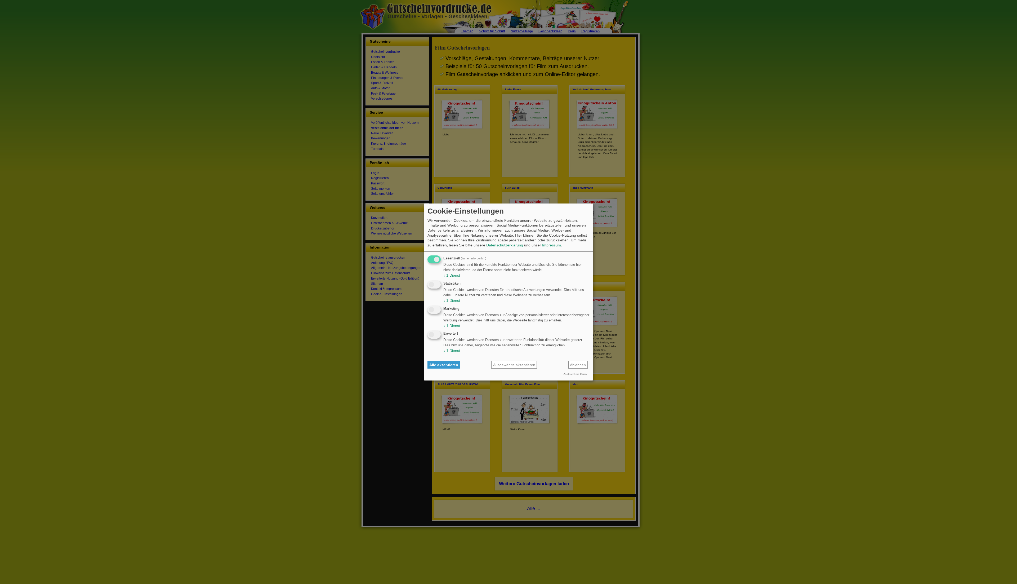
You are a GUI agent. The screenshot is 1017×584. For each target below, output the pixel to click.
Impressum (551, 245)
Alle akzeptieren (443, 365)
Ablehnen (578, 365)
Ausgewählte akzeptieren (514, 365)
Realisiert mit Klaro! (575, 374)
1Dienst (451, 275)
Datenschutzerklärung (504, 245)
